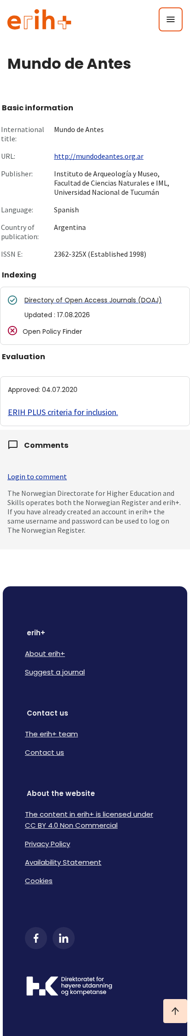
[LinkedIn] (64, 938)
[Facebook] (36, 938)
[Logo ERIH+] (39, 19)
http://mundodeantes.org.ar (98, 156)
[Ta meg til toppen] (175, 1011)
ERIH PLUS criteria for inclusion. (63, 412)
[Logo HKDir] (95, 987)
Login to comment (37, 476)
